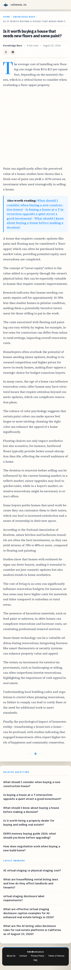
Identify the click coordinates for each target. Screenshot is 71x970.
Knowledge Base (24, 16)
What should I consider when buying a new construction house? (35, 204)
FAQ (35, 960)
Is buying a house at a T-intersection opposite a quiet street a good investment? (35, 213)
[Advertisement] (35, 126)
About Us (11, 955)
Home (6, 16)
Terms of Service (56, 955)
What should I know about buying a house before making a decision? (35, 222)
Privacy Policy (37, 955)
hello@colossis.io (35, 951)
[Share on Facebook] (13, 52)
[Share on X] (6, 52)
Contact (23, 955)
